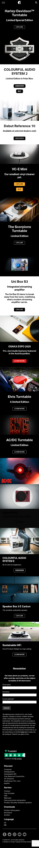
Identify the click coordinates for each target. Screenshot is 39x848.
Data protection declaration (15, 800)
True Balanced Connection (14, 776)
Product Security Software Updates (18, 803)
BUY (19, 91)
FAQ (5, 796)
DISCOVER (19, 86)
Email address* (8, 699)
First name (6, 685)
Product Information (12, 810)
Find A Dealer (9, 793)
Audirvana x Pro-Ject (12, 781)
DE (5, 823)
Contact (7, 791)
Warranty (7, 798)
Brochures (8, 813)
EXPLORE (19, 27)
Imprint (7, 783)
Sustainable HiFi (10, 774)
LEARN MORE (19, 361)
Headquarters (9, 772)
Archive (7, 815)
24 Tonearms (9, 779)
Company (8, 769)
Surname (5, 692)
